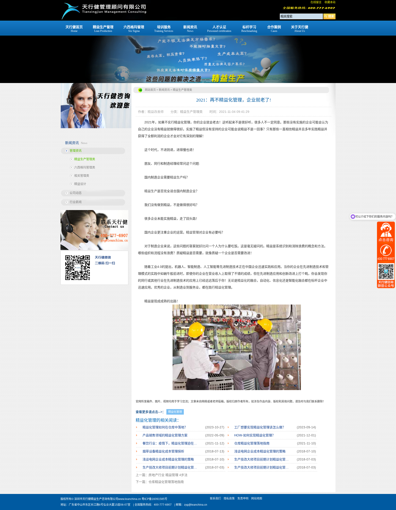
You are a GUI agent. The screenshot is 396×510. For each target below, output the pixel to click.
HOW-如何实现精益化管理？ (254, 435)
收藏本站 (330, 2)
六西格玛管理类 (84, 167)
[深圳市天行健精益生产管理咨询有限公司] (103, 19)
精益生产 (176, 177)
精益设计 (80, 184)
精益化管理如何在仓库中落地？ (165, 427)
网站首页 (150, 89)
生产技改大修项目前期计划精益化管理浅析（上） (262, 467)
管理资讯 (76, 150)
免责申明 (242, 498)
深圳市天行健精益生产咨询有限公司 (96, 499)
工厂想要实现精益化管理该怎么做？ (260, 427)
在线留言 (316, 2)
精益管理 (192, 232)
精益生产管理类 (84, 159)
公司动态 (76, 192)
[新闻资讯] (198, 41)
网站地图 (256, 498)
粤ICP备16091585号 (154, 499)
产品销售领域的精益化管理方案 (165, 435)
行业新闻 (76, 202)
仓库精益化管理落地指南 (252, 443)
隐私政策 (229, 498)
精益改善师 (156, 112)
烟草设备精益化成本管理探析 (163, 451)
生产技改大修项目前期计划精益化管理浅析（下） (262, 459)
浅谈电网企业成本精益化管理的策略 (260, 451)
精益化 (242, 280)
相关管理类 (81, 175)
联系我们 (215, 498)
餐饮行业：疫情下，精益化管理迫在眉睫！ (171, 443)
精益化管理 (175, 411)
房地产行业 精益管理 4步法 (167, 475)
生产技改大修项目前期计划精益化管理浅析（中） (171, 467)
